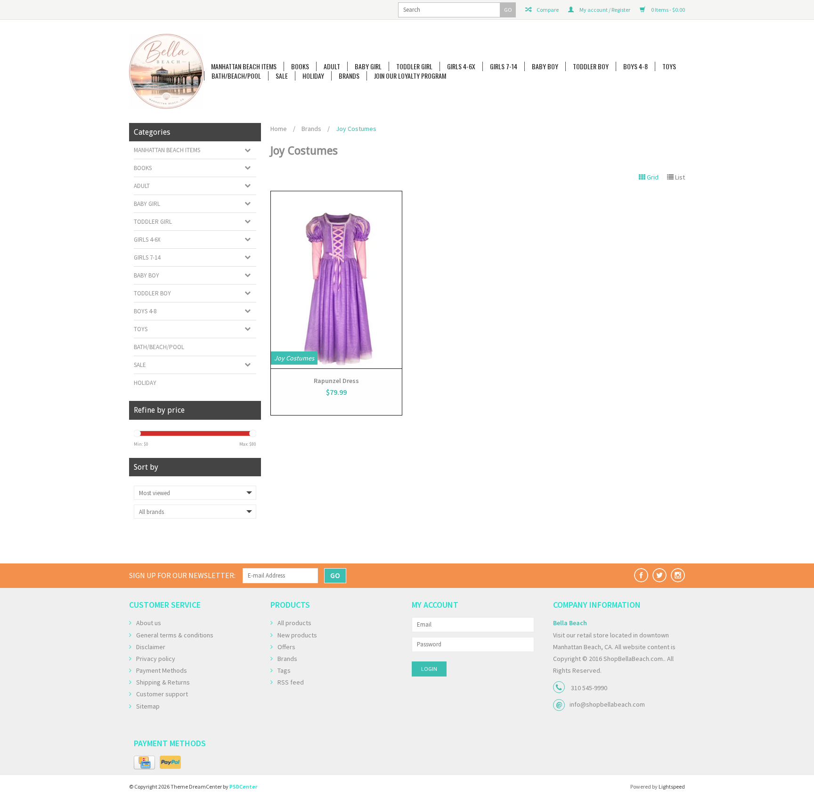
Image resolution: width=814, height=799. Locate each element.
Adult (332, 66)
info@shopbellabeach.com (607, 704)
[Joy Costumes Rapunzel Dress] (336, 279)
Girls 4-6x (461, 66)
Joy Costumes (356, 128)
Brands (349, 76)
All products (294, 623)
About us (148, 623)
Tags (284, 670)
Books (300, 66)
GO (508, 9)
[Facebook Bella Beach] (641, 575)
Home (278, 128)
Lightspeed (672, 786)
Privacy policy (155, 658)
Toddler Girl (414, 66)
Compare (547, 9)
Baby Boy (545, 66)
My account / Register (604, 9)
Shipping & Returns (163, 682)
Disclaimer (150, 647)
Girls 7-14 (503, 66)
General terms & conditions (174, 635)
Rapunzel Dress (336, 380)
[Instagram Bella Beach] (678, 575)
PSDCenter (243, 786)
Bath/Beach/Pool (236, 76)
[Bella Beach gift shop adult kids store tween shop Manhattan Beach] (166, 71)
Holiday (313, 76)
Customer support (162, 694)
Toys (669, 66)
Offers (286, 647)
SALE (282, 76)
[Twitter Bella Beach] (659, 575)
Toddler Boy (591, 66)
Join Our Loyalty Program (410, 76)
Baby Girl (368, 66)
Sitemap (148, 706)
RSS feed (290, 682)
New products (297, 635)
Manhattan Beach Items (244, 66)
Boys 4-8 (635, 66)
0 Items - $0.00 (667, 9)
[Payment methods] (144, 763)
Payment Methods (161, 670)
